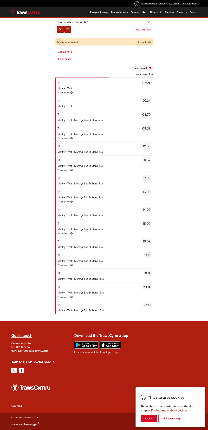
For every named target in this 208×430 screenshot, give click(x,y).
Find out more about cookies (169, 410)
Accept (149, 418)
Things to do (156, 12)
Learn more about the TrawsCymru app (96, 352)
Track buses (64, 58)
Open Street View (143, 29)
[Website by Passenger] (25, 425)
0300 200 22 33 (20, 346)
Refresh (126, 68)
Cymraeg (162, 3)
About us (169, 12)
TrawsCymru (25, 12)
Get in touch (21, 335)
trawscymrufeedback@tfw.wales (29, 350)
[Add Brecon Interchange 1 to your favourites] (149, 22)
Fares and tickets (138, 12)
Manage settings (172, 418)
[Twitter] (14, 370)
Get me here (65, 51)
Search (193, 12)
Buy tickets (174, 3)
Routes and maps (119, 12)
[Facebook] (21, 370)
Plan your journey (99, 12)
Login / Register (189, 3)
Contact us (181, 12)
